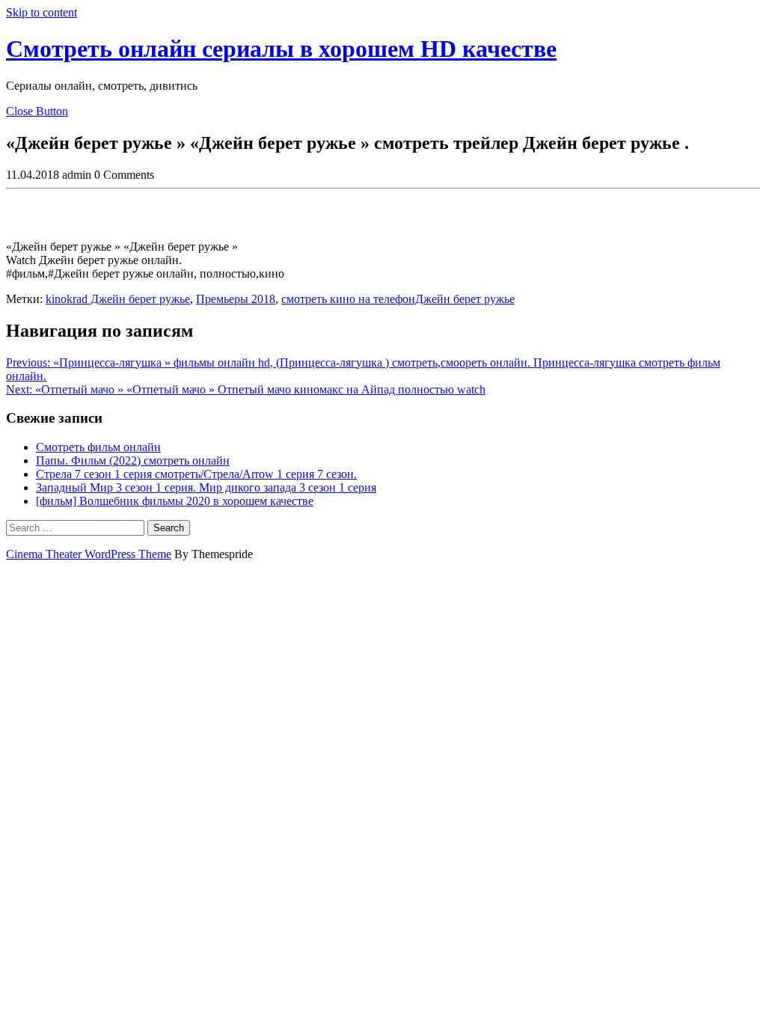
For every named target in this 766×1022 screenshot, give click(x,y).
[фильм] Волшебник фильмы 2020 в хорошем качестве (174, 501)
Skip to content (41, 12)
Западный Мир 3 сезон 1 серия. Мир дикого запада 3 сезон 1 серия (206, 487)
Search (168, 527)
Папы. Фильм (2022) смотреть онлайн (133, 460)
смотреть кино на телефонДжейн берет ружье (398, 299)
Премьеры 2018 (235, 299)
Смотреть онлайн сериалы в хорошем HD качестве (281, 48)
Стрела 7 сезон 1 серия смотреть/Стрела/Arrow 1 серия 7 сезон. (196, 474)
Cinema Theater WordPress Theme (88, 554)
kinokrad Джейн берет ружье (118, 299)
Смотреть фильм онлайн (98, 447)
